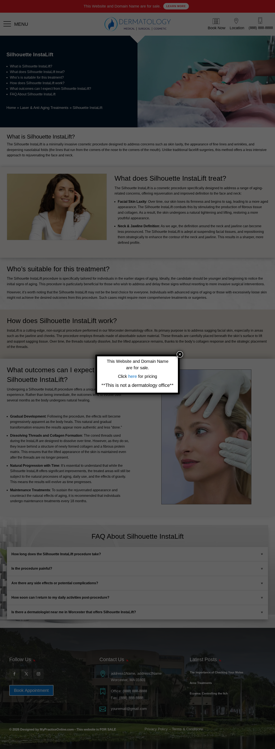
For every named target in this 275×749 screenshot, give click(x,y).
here (133, 376)
